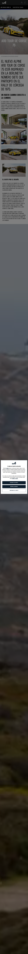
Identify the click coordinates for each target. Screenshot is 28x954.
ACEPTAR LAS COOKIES (14, 486)
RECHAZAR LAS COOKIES (14, 482)
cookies (7, 468)
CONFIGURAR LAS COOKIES (14, 490)
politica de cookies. (15, 478)
